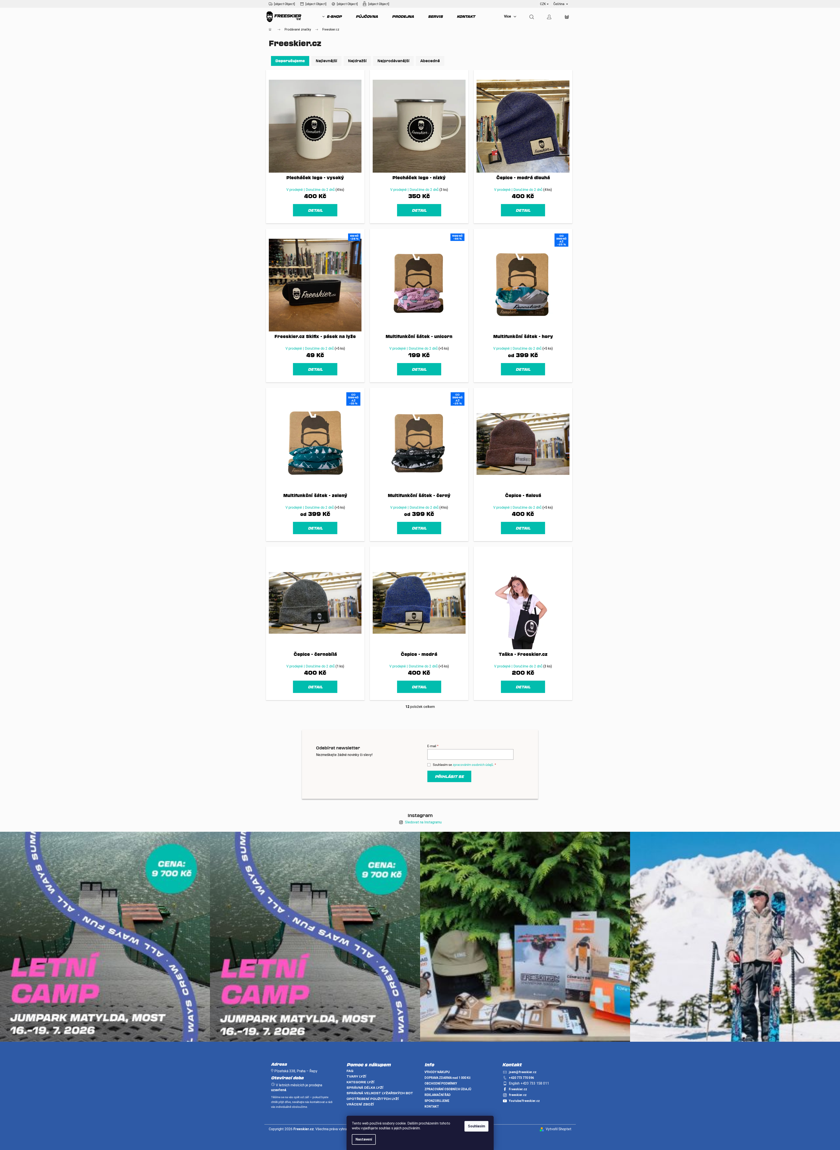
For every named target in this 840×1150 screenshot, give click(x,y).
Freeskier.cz (518, 1089)
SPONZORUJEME (437, 1101)
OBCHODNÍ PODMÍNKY (441, 1083)
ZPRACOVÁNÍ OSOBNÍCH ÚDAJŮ (448, 1089)
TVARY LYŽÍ (356, 1076)
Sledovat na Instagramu (423, 822)
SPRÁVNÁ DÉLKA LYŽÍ (365, 1087)
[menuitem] (332, 16)
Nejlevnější (326, 60)
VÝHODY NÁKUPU (437, 1072)
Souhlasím (476, 1126)
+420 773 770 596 (521, 1077)
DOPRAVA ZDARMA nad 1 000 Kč (448, 1077)
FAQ (350, 1070)
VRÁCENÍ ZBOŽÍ (360, 1104)
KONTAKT (432, 1106)
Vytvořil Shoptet (558, 1129)
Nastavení (364, 1139)
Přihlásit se (449, 776)
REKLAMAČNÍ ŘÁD (438, 1095)
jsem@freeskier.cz (523, 1072)
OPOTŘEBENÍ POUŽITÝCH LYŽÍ (373, 1098)
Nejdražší (357, 60)
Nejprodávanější (393, 60)
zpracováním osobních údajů (473, 765)
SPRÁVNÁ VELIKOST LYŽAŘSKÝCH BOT (380, 1093)
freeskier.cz (518, 1095)
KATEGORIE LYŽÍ (360, 1082)
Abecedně (430, 60)
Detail (315, 210)
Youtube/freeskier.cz (524, 1101)
